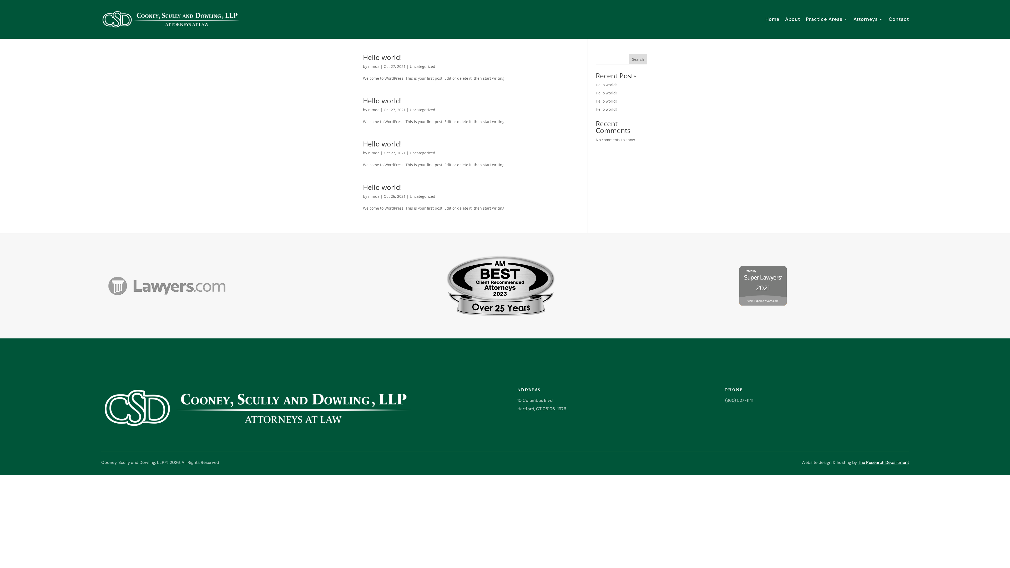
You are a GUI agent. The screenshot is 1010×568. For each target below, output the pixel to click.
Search (638, 59)
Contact (899, 19)
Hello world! (382, 57)
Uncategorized (422, 66)
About (792, 19)
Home (772, 19)
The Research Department (883, 462)
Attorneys (866, 19)
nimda (374, 66)
